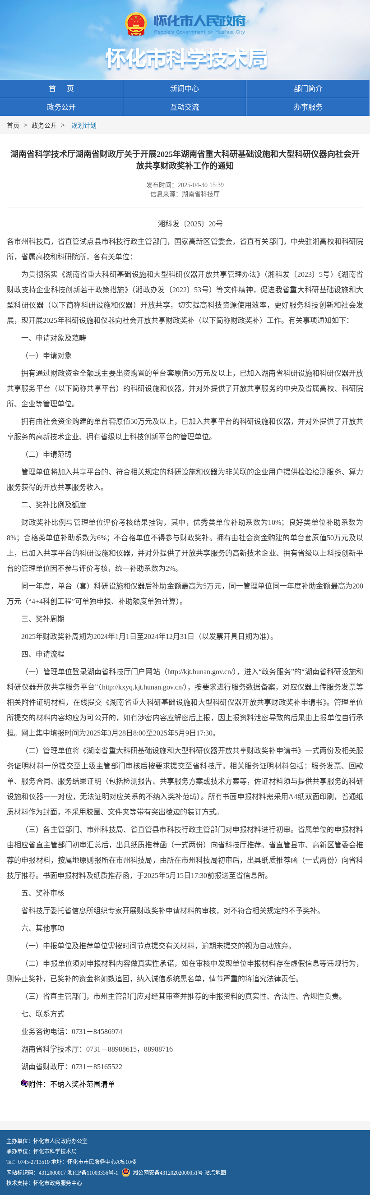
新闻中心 (184, 88)
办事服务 (308, 107)
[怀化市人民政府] (185, 24)
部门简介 (308, 88)
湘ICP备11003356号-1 (92, 1173)
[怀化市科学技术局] (185, 58)
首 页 (61, 88)
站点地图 (215, 1173)
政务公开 (61, 107)
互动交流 (184, 107)
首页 (13, 125)
